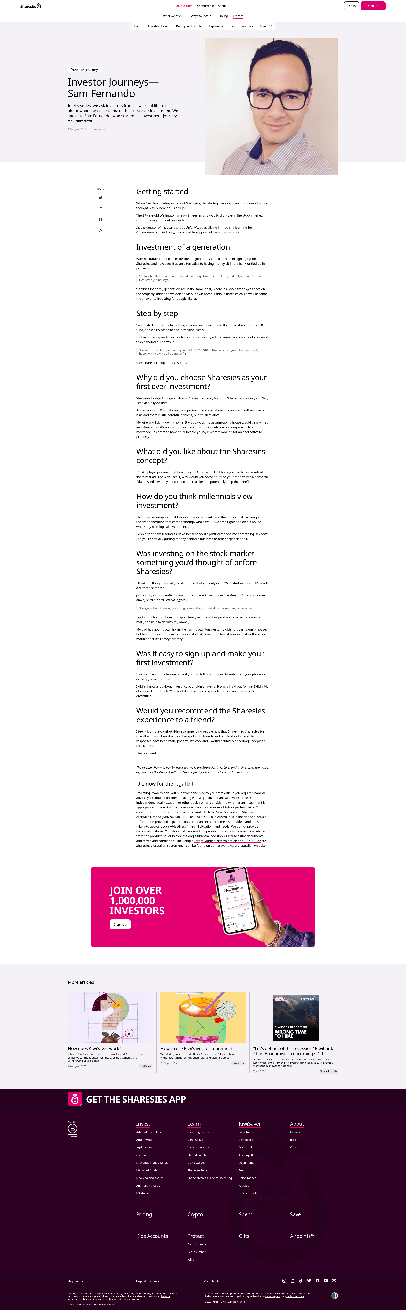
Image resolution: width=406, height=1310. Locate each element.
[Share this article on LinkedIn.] (100, 208)
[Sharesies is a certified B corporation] (72, 1129)
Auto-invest (144, 1140)
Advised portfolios (148, 1132)
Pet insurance (196, 1252)
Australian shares (148, 1186)
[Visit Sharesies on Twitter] (309, 1281)
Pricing (223, 16)
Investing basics (198, 1132)
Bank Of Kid (195, 1140)
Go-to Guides (196, 1163)
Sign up (120, 924)
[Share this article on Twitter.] (100, 197)
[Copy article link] (100, 230)
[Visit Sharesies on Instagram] (284, 1281)
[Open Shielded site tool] (334, 1295)
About (222, 6)
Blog (293, 1140)
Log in (351, 6)
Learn (236, 16)
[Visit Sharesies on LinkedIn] (292, 1281)
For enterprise (205, 6)
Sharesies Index (198, 1170)
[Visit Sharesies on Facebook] (317, 1281)
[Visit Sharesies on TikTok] (301, 1281)
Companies (143, 1155)
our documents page (295, 1296)
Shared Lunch (196, 1155)
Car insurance (196, 1244)
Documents (246, 1163)
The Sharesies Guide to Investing (209, 1178)
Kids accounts (248, 1193)
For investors (183, 6)
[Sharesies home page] (30, 6)
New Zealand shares (150, 1178)
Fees (242, 1170)
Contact (295, 1147)
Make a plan (247, 1147)
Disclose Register (272, 1296)
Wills (190, 1260)
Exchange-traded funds (152, 1163)
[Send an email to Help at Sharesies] (334, 1281)
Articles (244, 1186)
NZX (116, 1304)
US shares (143, 1193)
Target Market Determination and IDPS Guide (227, 841)
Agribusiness (145, 1147)
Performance (247, 1178)
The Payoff (246, 1155)
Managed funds (146, 1170)
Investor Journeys (199, 1147)
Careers (295, 1132)
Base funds (246, 1132)
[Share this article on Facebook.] (100, 219)
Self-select (246, 1140)
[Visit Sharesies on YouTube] (326, 1281)
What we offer (172, 16)
